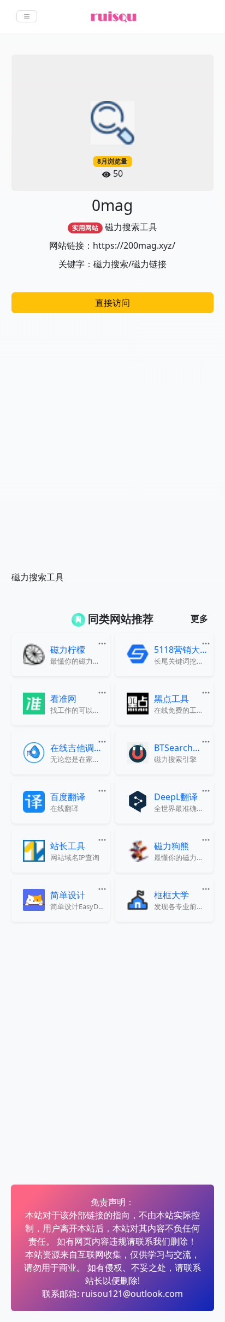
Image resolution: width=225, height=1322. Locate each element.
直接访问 (112, 303)
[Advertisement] (112, 436)
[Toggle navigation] (26, 16)
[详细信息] (103, 642)
